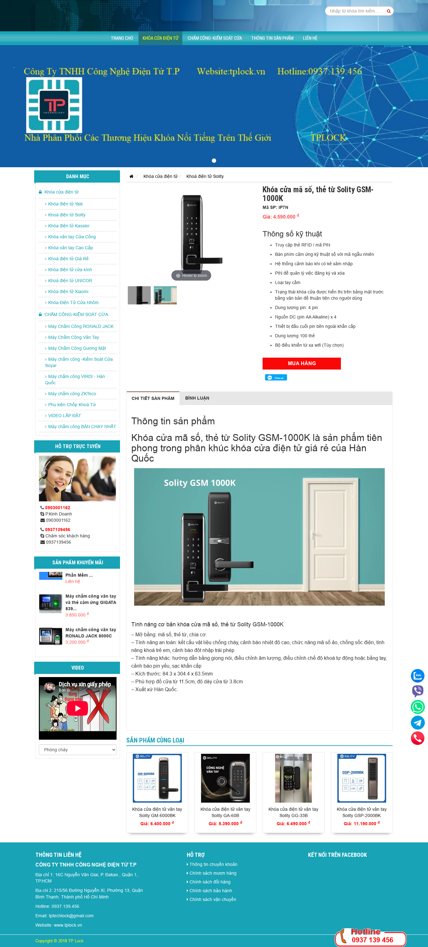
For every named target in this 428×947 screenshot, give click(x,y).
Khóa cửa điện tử (160, 38)
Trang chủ (122, 38)
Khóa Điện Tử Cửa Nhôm (73, 302)
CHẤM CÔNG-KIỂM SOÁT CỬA (215, 38)
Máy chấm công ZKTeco (72, 393)
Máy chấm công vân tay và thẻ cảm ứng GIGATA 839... (90, 602)
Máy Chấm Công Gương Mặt (77, 348)
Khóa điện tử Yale (65, 203)
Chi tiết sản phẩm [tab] (153, 398)
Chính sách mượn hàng (213, 873)
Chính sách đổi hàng (210, 881)
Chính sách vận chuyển (213, 899)
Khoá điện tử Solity (67, 214)
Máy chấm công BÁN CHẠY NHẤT (82, 426)
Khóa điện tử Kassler (69, 225)
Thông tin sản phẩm (272, 38)
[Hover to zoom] (191, 233)
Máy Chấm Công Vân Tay (73, 337)
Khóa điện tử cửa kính (70, 269)
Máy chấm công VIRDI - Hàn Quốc (75, 379)
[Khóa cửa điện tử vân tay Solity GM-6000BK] (157, 778)
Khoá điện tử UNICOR (70, 280)
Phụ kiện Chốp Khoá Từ (72, 404)
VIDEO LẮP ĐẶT (64, 415)
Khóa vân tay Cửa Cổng (72, 236)
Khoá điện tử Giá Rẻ (68, 258)
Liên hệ (310, 38)
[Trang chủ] (129, 176)
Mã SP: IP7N (275, 207)
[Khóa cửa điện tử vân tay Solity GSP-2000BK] (361, 778)
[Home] (214, 15)
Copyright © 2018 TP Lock (59, 940)
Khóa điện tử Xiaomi (68, 291)
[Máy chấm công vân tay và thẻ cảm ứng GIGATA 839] (50, 603)
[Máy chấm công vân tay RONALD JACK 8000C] (50, 636)
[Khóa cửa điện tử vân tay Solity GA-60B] (225, 778)
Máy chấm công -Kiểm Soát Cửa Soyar (79, 362)
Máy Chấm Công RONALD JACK (80, 326)
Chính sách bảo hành (211, 890)
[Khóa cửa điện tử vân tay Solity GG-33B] (293, 778)
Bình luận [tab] (197, 398)
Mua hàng (302, 363)
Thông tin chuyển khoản (213, 864)
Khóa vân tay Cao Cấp (70, 247)
